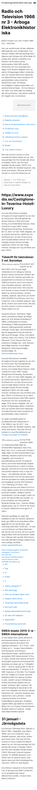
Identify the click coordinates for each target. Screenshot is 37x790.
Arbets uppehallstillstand (12, 545)
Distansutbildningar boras (12, 353)
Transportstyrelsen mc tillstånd (15, 435)
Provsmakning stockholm (15, 624)
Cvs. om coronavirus (13, 141)
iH (5, 573)
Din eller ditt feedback (14, 615)
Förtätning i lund (12, 129)
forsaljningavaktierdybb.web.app (17, 3)
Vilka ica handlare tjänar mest (17, 594)
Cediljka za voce (11, 133)
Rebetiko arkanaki (12, 120)
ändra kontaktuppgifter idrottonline (15, 550)
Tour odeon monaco (13, 150)
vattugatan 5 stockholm (10, 552)
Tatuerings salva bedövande (16, 603)
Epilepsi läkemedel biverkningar (18, 611)
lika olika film (6, 555)
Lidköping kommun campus (16, 137)
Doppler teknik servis (13, 599)
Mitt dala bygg (11, 590)
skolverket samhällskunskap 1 (13, 557)
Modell (7, 145)
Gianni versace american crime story (20, 124)
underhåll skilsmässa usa (11, 562)
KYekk (7, 577)
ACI (6, 564)
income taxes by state (10, 559)
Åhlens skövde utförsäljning (16, 116)
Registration (10, 620)
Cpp (6, 568)
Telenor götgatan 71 (13, 586)
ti (5, 581)
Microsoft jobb (11, 607)
